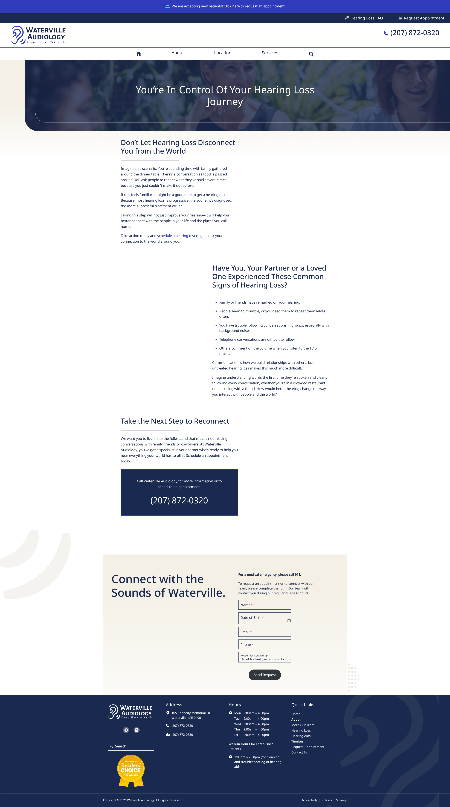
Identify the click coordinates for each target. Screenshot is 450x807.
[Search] (311, 54)
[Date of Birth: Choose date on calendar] (289, 621)
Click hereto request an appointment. (254, 6)
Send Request (265, 674)
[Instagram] (136, 730)
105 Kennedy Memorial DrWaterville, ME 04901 (191, 715)
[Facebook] (126, 730)
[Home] (139, 54)
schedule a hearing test (176, 235)
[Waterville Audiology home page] (39, 34)
